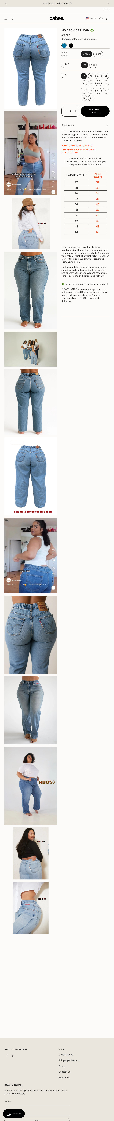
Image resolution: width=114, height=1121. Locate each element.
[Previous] (5, 3)
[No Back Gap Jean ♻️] (64, 45)
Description (67, 125)
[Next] (108, 3)
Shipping (66, 39)
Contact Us (65, 1071)
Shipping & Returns (69, 1060)
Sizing (62, 1066)
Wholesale (64, 1077)
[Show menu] (6, 18)
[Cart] (107, 18)
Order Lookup (66, 1054)
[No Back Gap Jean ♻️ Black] (71, 45)
